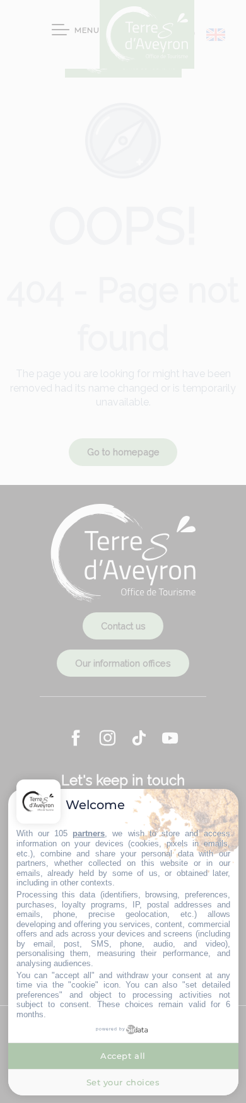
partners (89, 833)
